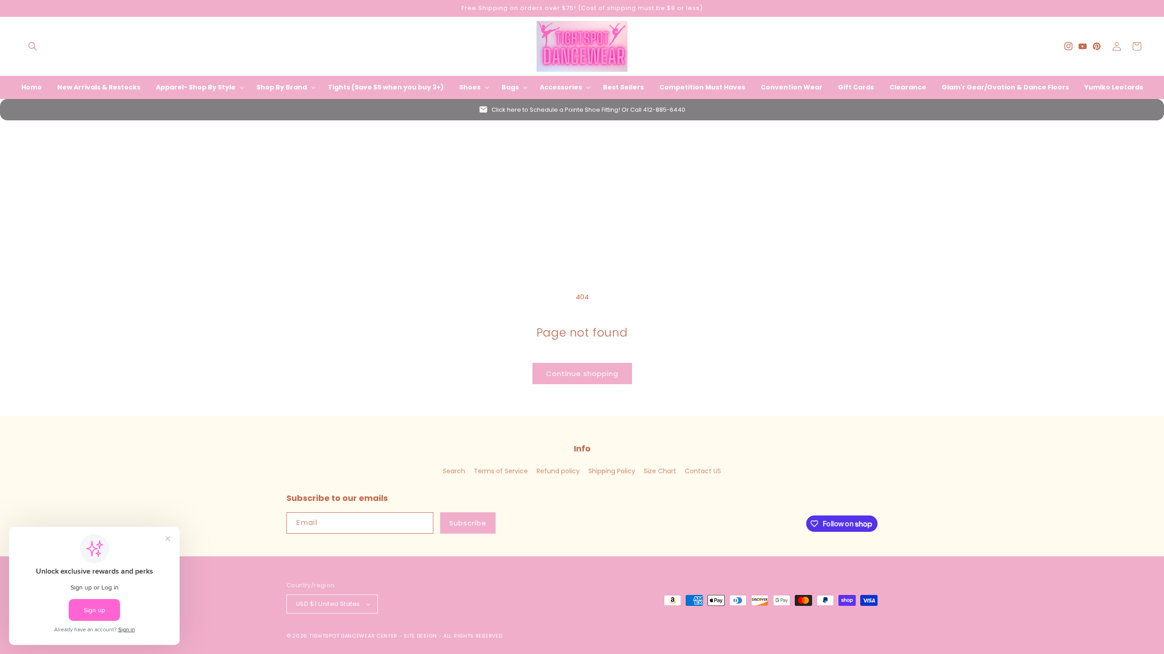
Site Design (420, 635)
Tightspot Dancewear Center (353, 635)
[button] (33, 46)
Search (454, 471)
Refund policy (558, 471)
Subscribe (468, 523)
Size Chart (660, 471)
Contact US (703, 471)
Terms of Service (501, 471)
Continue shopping (582, 373)
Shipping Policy (611, 471)
